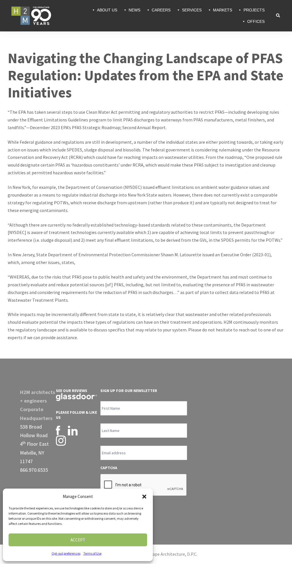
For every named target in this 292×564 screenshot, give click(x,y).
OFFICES (256, 21)
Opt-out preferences (66, 553)
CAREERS (161, 10)
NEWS (134, 10)
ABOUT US (107, 10)
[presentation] (143, 485)
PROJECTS (254, 10)
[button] (144, 496)
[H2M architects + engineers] (31, 15)
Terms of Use (92, 553)
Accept (77, 540)
